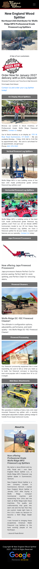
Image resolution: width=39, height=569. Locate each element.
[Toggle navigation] (34, 4)
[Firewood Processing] (19, 352)
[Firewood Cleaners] (19, 301)
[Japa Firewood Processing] (19, 251)
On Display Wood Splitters (19, 97)
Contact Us (12, 130)
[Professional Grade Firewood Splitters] (19, 205)
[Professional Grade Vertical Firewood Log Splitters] (19, 166)
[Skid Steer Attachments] (19, 396)
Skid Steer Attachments (20, 381)
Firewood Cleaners (19, 284)
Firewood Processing (19, 337)
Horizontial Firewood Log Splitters (19, 190)
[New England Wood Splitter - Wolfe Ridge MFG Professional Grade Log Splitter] (11, 4)
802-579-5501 (12, 146)
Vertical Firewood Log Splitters (19, 151)
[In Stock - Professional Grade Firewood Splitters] (19, 112)
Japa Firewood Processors (19, 238)
